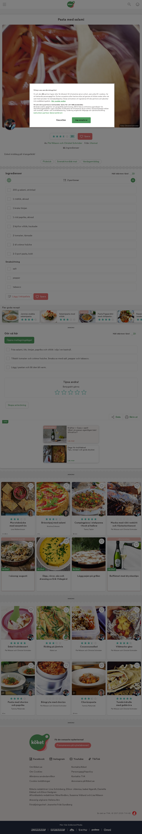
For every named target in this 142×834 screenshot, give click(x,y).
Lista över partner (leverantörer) (48, 113)
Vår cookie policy (58, 101)
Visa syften (61, 120)
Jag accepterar (81, 120)
